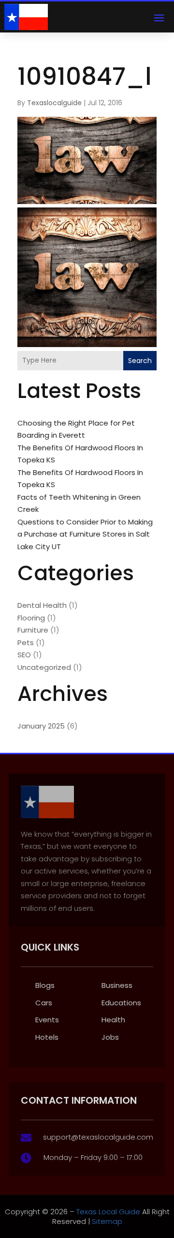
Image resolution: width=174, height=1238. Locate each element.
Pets (25, 642)
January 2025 (41, 726)
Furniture (32, 630)
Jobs (110, 1037)
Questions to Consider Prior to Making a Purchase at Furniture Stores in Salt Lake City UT (85, 534)
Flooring (31, 618)
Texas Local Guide (107, 1211)
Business (117, 985)
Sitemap (107, 1221)
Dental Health (42, 605)
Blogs (45, 985)
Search (140, 360)
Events (47, 1020)
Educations (121, 1003)
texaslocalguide (54, 103)
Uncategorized (44, 667)
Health (113, 1020)
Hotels (46, 1037)
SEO (24, 655)
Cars (43, 1003)
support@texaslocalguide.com (98, 1137)
